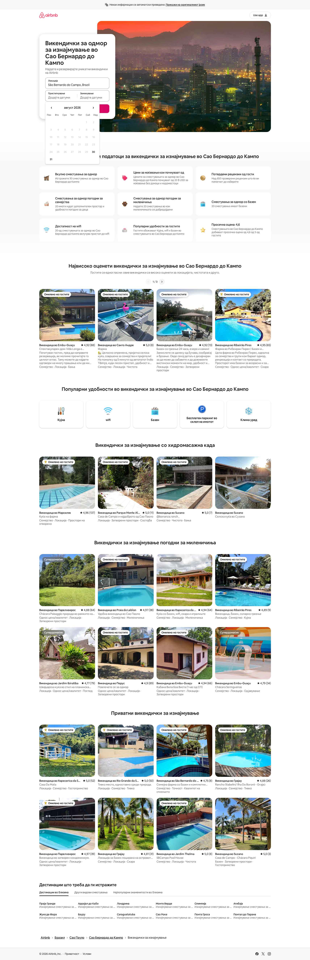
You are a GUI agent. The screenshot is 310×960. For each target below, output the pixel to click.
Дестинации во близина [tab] (54, 892)
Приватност (72, 953)
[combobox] (77, 85)
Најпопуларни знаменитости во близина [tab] (138, 892)
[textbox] (61, 97)
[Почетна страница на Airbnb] (48, 15)
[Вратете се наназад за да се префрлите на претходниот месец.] (51, 108)
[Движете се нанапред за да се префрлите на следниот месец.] (93, 108)
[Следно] (162, 282)
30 (93, 152)
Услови (87, 953)
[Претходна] (148, 282)
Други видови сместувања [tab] (90, 892)
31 (51, 159)
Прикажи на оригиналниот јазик (185, 4)
